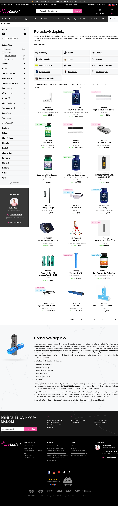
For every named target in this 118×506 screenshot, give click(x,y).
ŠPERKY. (96, 388)
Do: (11, 39)
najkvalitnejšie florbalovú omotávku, (105, 351)
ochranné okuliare (43, 373)
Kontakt (46, 4)
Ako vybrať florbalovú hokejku (56, 448)
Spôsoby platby (28, 448)
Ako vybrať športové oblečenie (56, 453)
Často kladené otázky (53, 446)
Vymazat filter (14, 183)
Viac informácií (39, 44)
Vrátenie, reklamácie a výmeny (33, 450)
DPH (25, 453)
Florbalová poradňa (7, 4)
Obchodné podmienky (78, 450)
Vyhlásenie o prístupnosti (78, 455)
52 (114, 84)
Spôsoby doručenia (30, 446)
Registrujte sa (91, 4)
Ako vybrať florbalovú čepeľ (55, 450)
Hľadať (78, 11)
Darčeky (53, 4)
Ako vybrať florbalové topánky (56, 458)
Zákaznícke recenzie (53, 482)
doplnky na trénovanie (44, 370)
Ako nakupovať (52, 460)
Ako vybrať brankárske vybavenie (57, 455)
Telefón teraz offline (72, 4)
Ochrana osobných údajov (79, 453)
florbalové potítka (43, 376)
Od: (3, 39)
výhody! (103, 4)
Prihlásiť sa (30, 429)
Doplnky (7, 24)
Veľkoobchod (28, 455)
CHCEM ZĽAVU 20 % (76, 2)
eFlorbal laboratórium (22, 4)
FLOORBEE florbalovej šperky (75, 386)
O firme (73, 446)
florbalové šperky (42, 368)
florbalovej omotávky (44, 365)
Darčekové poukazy (30, 458)
